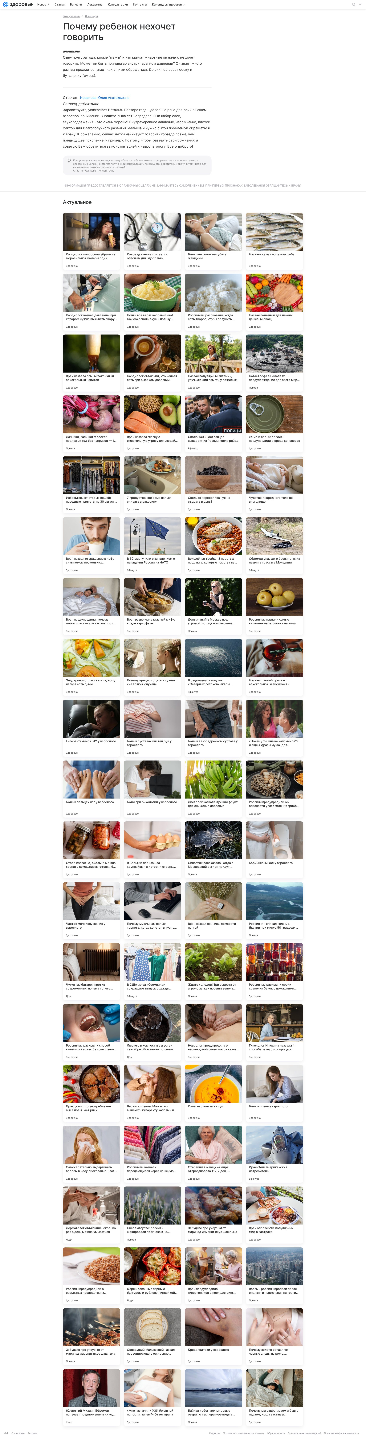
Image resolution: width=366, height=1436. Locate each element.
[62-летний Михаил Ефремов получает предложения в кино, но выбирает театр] (91, 1397)
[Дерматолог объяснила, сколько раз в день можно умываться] (91, 1215)
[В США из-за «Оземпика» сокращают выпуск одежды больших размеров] (152, 971)
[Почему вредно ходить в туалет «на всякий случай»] (152, 667)
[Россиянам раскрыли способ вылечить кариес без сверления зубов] (91, 1032)
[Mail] (5, 4)
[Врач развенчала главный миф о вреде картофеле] (152, 606)
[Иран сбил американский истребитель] (274, 1154)
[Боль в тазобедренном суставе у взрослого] (213, 728)
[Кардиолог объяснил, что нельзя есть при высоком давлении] (152, 363)
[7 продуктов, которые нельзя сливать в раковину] (152, 484)
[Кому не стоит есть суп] (213, 1093)
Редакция (214, 1433)
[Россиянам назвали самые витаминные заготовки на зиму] (274, 606)
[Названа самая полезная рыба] (274, 241)
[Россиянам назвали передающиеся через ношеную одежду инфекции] (152, 1154)
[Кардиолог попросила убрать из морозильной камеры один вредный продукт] (91, 241)
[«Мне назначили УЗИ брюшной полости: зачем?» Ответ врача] (152, 1397)
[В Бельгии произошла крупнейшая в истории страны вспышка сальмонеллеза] (152, 849)
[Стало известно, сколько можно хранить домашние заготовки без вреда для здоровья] (91, 849)
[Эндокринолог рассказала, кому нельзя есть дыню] (91, 667)
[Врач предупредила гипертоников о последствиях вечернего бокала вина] (213, 1275)
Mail (6, 1433)
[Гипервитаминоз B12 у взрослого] (91, 728)
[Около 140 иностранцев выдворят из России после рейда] (213, 423)
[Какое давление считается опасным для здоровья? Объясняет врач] (152, 241)
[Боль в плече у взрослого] (274, 1093)
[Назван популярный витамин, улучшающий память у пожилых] (213, 363)
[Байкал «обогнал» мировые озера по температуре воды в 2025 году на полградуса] (213, 1397)
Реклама (32, 1433)
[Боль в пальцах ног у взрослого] (91, 789)
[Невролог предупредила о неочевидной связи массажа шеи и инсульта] (213, 1032)
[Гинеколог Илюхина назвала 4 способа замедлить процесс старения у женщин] (274, 1032)
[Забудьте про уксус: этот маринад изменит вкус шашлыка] (213, 1215)
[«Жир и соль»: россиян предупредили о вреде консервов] (274, 423)
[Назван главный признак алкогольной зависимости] (274, 667)
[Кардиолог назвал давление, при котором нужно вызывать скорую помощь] (91, 302)
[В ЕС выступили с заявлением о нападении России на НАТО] (152, 545)
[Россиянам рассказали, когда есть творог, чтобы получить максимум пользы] (213, 302)
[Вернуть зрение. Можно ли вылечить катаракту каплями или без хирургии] (152, 1093)
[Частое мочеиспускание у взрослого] (91, 910)
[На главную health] (20, 4)
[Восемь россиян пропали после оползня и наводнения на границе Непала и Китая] (274, 1275)
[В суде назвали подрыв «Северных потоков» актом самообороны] (213, 667)
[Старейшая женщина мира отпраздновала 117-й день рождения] (213, 1154)
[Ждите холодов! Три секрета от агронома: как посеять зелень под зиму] (213, 971)
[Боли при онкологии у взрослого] (152, 789)
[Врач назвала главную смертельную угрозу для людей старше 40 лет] (152, 423)
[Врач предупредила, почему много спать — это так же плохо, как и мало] (91, 606)
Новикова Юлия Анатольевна (104, 98)
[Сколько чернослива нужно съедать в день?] (213, 484)
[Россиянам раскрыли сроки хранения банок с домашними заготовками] (274, 971)
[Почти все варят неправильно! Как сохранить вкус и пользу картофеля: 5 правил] (152, 302)
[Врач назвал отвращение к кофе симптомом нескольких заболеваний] (91, 545)
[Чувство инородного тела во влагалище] (274, 484)
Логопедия (91, 16)
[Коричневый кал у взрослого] (274, 849)
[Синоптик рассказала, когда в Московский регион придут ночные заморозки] (213, 849)
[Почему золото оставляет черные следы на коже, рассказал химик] (274, 1336)
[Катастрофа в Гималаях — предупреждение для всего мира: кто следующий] (274, 363)
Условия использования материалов (243, 1433)
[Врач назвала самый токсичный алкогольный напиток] (91, 363)
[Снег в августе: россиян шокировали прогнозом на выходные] (152, 1215)
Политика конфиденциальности (341, 1433)
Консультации (71, 16)
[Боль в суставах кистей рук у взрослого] (152, 728)
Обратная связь (276, 1433)
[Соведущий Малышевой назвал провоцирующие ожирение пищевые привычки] (152, 1336)
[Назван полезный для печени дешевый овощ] (274, 302)
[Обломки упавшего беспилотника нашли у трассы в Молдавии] (274, 545)
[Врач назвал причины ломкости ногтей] (213, 910)
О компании (18, 1433)
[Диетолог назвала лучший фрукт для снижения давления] (213, 789)
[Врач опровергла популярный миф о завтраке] (274, 1215)
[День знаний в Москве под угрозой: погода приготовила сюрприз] (213, 606)
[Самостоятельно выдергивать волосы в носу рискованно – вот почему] (91, 1154)
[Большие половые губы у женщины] (213, 241)
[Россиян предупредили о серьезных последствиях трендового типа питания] (91, 1275)
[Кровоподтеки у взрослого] (213, 1336)
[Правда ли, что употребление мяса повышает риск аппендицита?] (91, 1093)
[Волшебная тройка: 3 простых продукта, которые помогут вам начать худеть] (213, 545)
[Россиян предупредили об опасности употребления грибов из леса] (274, 789)
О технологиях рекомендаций (304, 1433)
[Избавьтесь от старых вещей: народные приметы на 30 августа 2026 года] (91, 484)
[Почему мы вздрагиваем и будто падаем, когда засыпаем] (274, 1397)
